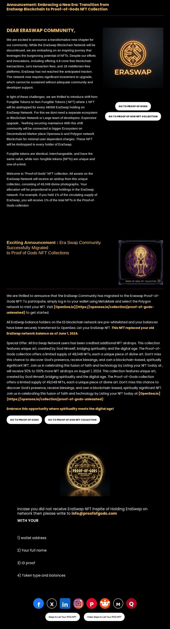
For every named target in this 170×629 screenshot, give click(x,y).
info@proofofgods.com (94, 513)
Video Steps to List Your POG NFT (104, 617)
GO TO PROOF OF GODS (133, 106)
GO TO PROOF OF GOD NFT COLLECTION (133, 116)
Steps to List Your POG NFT (62, 617)
